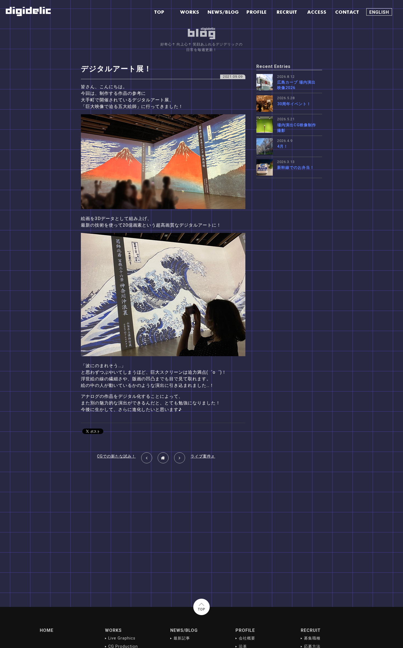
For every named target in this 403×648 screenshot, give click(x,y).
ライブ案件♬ (203, 456)
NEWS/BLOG (184, 630)
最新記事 (182, 638)
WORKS (113, 630)
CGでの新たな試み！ (116, 456)
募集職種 (312, 638)
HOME (46, 630)
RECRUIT (311, 630)
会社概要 (247, 638)
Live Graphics (121, 638)
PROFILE (245, 630)
